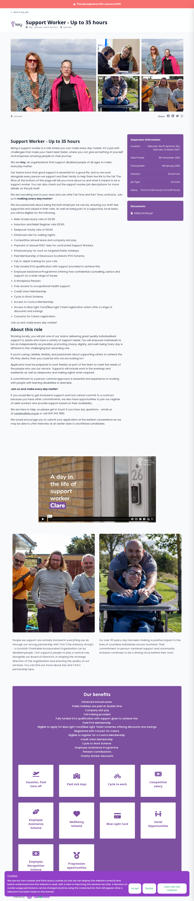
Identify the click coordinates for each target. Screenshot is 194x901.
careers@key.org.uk (26, 413)
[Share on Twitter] (177, 116)
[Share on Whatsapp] (182, 116)
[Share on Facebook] (168, 116)
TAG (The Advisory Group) (76, 644)
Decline (149, 888)
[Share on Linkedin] (172, 116)
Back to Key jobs (21, 12)
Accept (134, 888)
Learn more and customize (172, 888)
